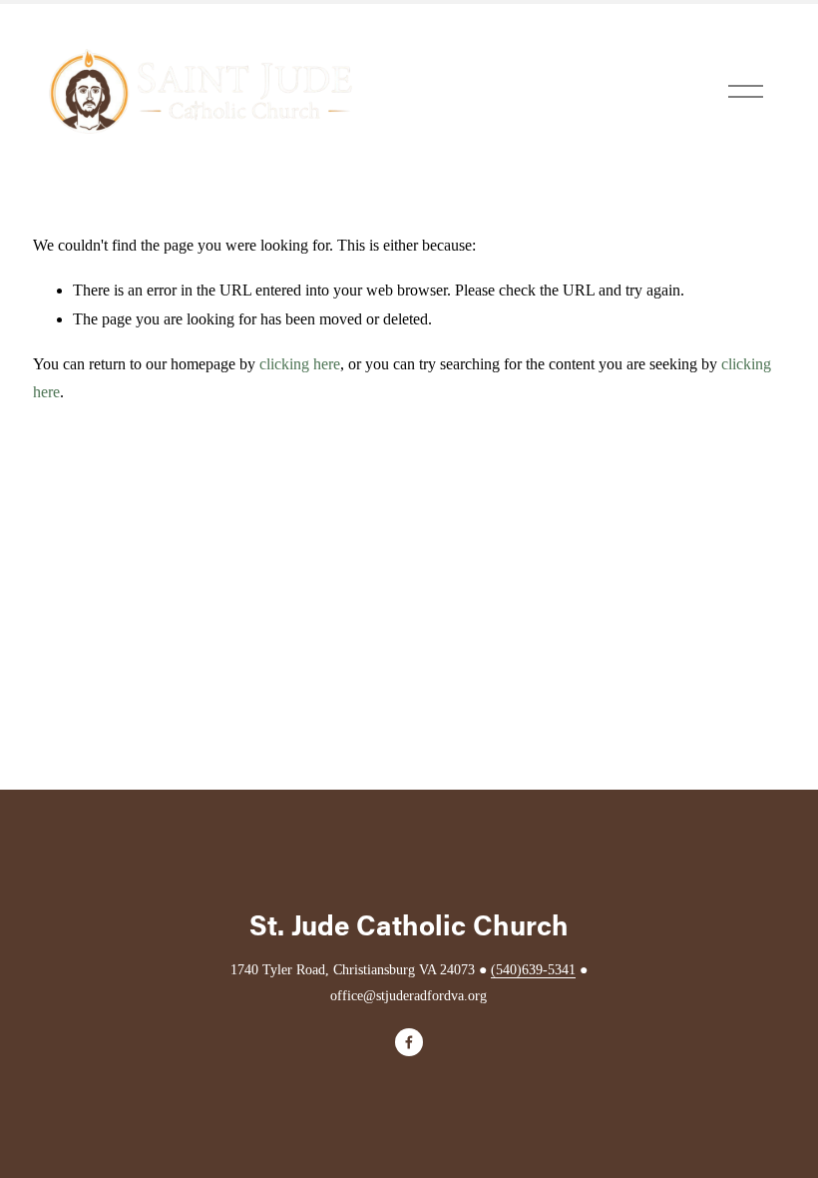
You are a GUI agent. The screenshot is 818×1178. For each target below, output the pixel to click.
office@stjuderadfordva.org (408, 995)
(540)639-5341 (533, 969)
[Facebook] (409, 1042)
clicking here (299, 363)
